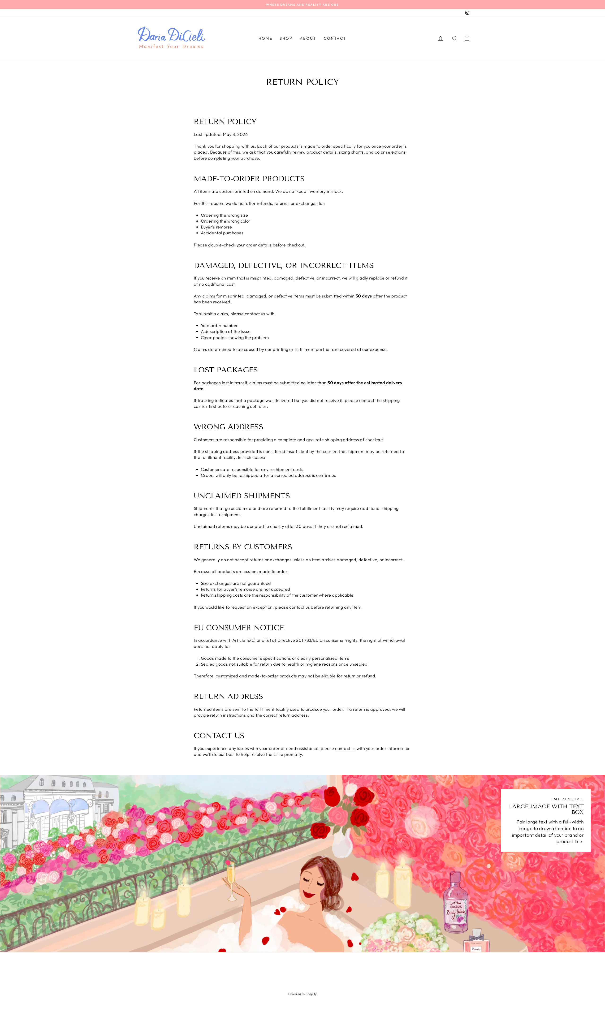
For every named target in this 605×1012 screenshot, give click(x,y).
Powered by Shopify (302, 994)
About (308, 38)
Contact (335, 38)
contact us (345, 748)
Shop (286, 38)
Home (265, 38)
